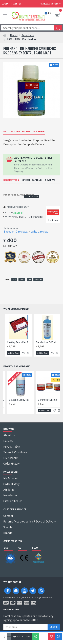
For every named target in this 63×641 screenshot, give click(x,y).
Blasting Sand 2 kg (15, 399)
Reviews (50, 180)
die (29, 279)
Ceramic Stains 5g (44, 399)
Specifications (32, 180)
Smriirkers (28, 35)
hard (22, 279)
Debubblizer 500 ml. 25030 (47, 342)
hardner (38, 279)
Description (11, 180)
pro (14, 279)
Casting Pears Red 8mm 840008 (18, 342)
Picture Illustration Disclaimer (24, 131)
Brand (13, 35)
